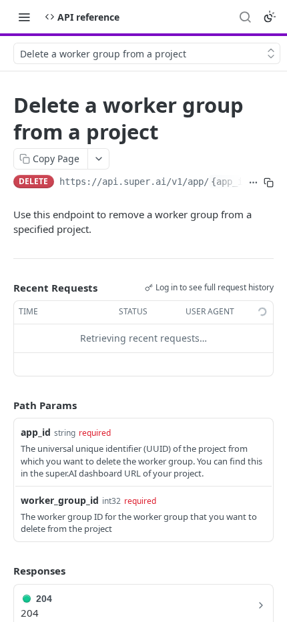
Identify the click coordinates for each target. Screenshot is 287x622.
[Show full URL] (253, 183)
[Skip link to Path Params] (4, 405)
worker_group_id (60, 500)
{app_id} (232, 181)
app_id (36, 432)
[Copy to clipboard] (269, 183)
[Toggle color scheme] (269, 16)
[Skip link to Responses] (4, 571)
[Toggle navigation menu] (24, 16)
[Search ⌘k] (245, 16)
